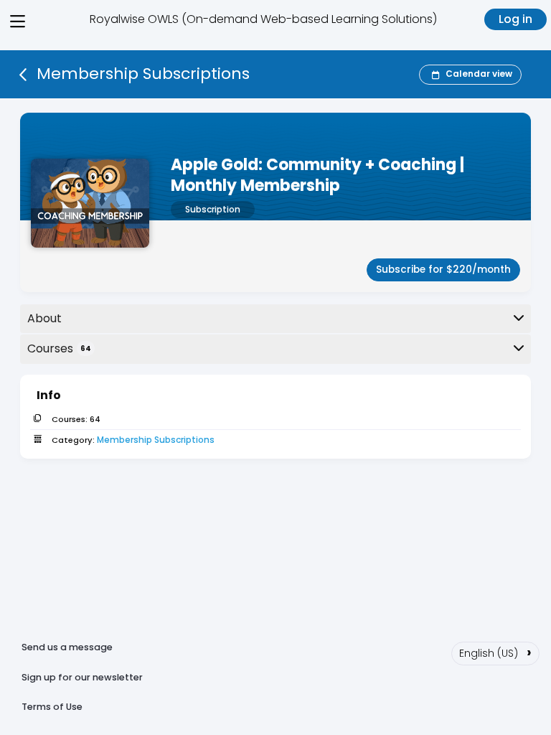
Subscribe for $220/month (443, 269)
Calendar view (479, 73)
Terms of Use (52, 707)
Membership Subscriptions (156, 440)
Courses (59, 348)
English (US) (495, 652)
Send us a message (67, 647)
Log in (515, 19)
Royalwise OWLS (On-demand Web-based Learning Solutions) (263, 19)
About (44, 318)
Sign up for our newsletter (82, 677)
